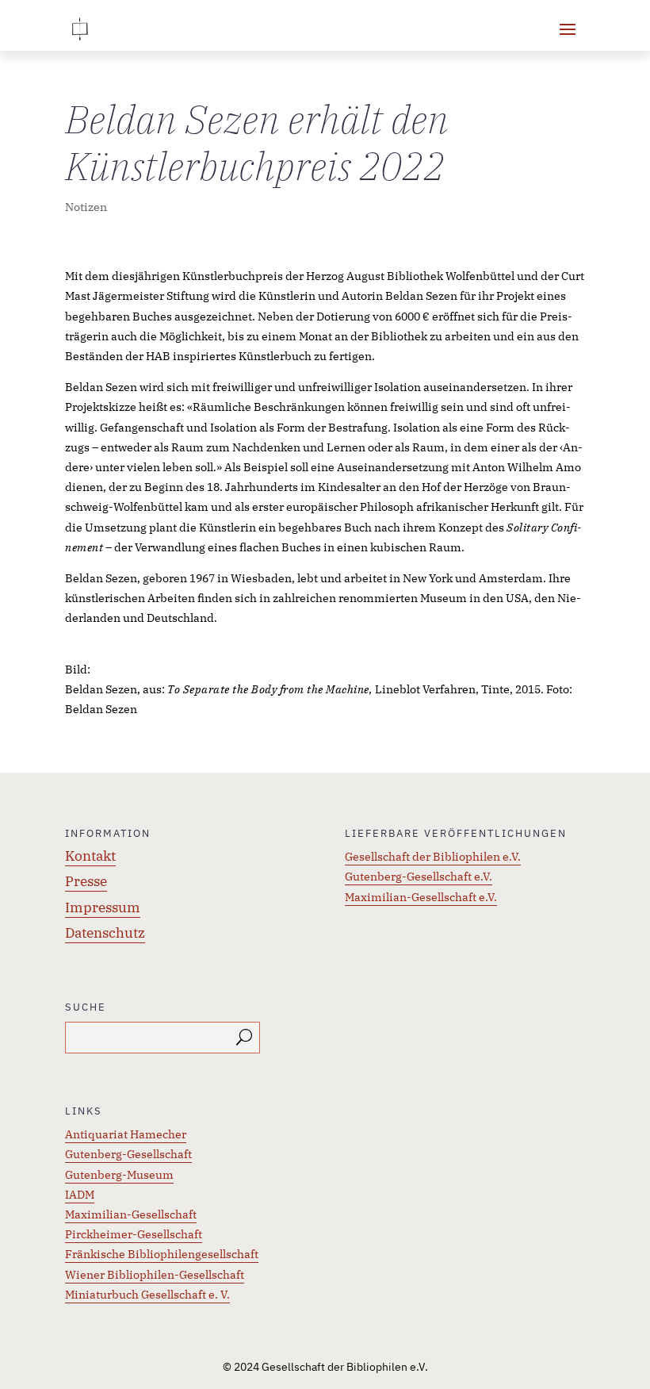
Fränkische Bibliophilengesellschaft (161, 1254)
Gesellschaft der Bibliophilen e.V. (433, 857)
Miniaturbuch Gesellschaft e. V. (147, 1294)
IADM (79, 1195)
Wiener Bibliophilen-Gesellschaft (154, 1275)
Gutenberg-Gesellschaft (128, 1154)
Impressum (102, 907)
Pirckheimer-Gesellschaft (133, 1234)
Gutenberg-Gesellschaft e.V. (418, 876)
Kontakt (90, 856)
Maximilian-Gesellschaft (131, 1214)
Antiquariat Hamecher (125, 1134)
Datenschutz (105, 933)
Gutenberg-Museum (119, 1175)
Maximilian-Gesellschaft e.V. (421, 897)
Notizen (86, 207)
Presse (86, 881)
